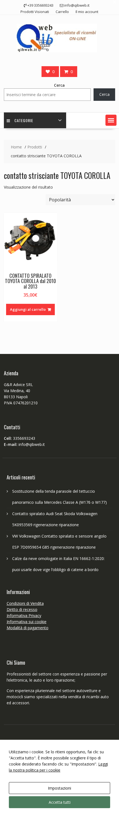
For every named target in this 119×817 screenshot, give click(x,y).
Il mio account (87, 11)
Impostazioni (59, 788)
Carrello (62, 11)
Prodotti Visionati (34, 11)
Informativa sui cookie (26, 621)
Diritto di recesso (22, 609)
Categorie (23, 120)
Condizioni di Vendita (25, 603)
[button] (111, 120)
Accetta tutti (60, 802)
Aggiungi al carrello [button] (28, 309)
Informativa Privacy (24, 615)
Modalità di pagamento (27, 627)
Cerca (59, 85)
